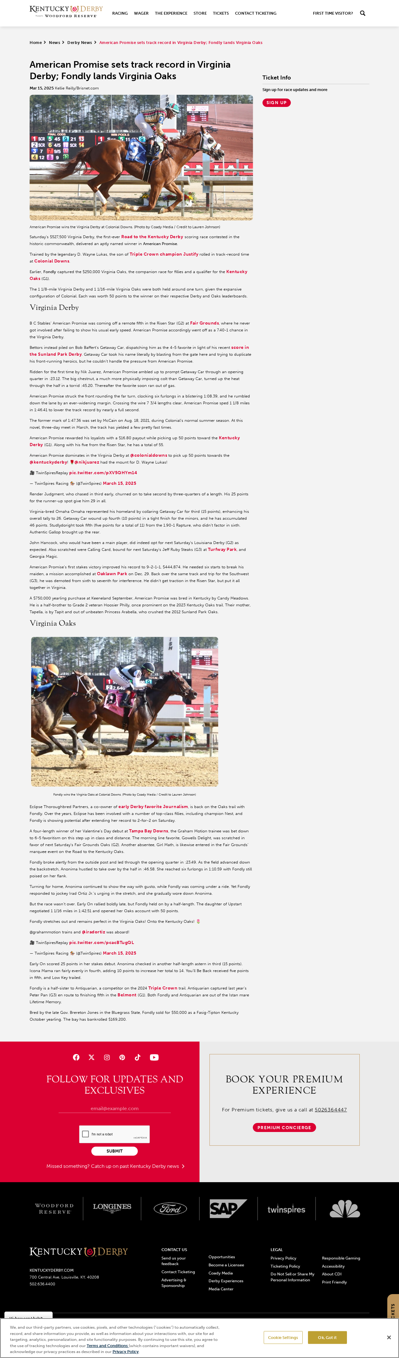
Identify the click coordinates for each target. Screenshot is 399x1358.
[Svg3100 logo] (345, 1208)
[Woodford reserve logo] (54, 1208)
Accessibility (333, 1266)
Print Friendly (334, 1282)
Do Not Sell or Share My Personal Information (293, 1277)
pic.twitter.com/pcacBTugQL (101, 942)
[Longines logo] (112, 1208)
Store (200, 13)
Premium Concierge (284, 1127)
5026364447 (331, 1110)
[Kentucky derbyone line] (79, 1252)
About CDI (332, 1274)
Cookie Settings (283, 1337)
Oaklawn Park (112, 573)
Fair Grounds (204, 323)
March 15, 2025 (119, 483)
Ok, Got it (327, 1337)
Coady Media (221, 1273)
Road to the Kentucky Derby (152, 236)
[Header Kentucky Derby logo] (66, 13)
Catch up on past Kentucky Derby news (135, 1166)
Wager (141, 13)
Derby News (79, 42)
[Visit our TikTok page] (137, 1057)
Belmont (127, 995)
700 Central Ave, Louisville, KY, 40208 (64, 1277)
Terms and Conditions (108, 1345)
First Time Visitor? (333, 13)
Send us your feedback (173, 1261)
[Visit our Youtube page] (152, 1057)
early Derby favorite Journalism (153, 806)
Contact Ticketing (255, 13)
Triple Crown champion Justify (164, 254)
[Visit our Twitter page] (91, 1057)
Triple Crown (162, 988)
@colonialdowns (148, 455)
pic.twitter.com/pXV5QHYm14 (103, 472)
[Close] (389, 1337)
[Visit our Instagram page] (106, 1057)
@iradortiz (93, 932)
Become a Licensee (226, 1265)
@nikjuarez (87, 462)
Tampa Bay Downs (148, 831)
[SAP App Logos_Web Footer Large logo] (228, 1208)
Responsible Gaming (341, 1258)
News (54, 42)
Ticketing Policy (285, 1266)
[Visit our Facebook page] (75, 1057)
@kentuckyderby (48, 462)
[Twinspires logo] (287, 1208)
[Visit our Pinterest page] (122, 1057)
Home (36, 42)
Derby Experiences (226, 1281)
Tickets (221, 13)
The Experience (171, 13)
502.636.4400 (42, 1284)
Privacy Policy (283, 1258)
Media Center (221, 1289)
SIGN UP (277, 102)
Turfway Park (222, 549)
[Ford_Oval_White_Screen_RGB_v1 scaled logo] (170, 1208)
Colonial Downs (51, 261)
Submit (115, 1151)
